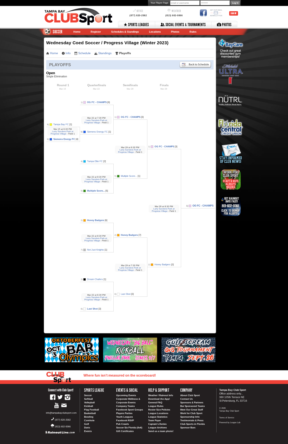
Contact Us (186, 399)
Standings (105, 53)
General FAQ (155, 402)
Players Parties (124, 413)
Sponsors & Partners (191, 402)
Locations (155, 31)
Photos (175, 31)
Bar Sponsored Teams (192, 406)
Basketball (90, 413)
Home (77, 31)
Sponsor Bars (187, 427)
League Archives (157, 427)
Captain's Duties (157, 424)
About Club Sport (190, 395)
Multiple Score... (96, 190)
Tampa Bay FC (61, 124)
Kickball (88, 406)
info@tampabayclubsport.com (61, 413)
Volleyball (89, 402)
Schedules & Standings (125, 31)
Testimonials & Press (191, 420)
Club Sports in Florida (192, 424)
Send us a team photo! (161, 431)
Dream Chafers (95, 279)
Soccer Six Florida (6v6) (129, 427)
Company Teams (125, 406)
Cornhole (89, 420)
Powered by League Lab (229, 422)
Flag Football (91, 409)
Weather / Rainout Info (160, 395)
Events (88, 431)
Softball (88, 399)
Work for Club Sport (191, 413)
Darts (87, 427)
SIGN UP (234, 13)
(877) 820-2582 (138, 15)
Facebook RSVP (125, 420)
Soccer (88, 395)
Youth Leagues (124, 417)
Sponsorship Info (190, 417)
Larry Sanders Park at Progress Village (62, 132)
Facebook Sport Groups (129, 409)
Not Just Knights (95, 249)
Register (96, 31)
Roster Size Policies (159, 409)
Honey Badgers (95, 220)
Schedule (84, 53)
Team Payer (154, 420)
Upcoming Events (126, 395)
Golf (86, 424)
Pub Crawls (122, 424)
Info (68, 53)
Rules (193, 31)
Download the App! (159, 399)
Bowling (88, 417)
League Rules (155, 406)
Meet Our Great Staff (191, 409)
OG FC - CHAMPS (97, 102)
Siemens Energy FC (64, 139)
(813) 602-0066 (174, 15)
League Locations (158, 413)
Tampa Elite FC (95, 161)
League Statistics (157, 417)
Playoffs (125, 53)
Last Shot (92, 308)
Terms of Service (226, 418)
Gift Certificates (125, 431)
